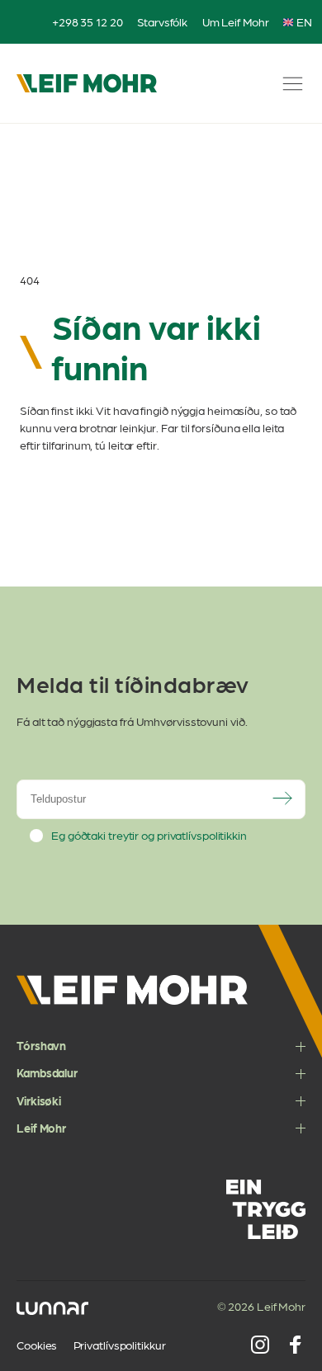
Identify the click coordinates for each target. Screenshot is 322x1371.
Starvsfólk (162, 21)
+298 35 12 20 (87, 21)
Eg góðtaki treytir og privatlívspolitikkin (149, 835)
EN (304, 22)
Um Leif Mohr (235, 21)
